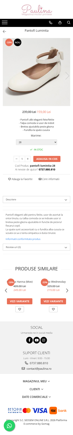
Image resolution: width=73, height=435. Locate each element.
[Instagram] (43, 340)
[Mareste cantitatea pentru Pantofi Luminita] (28, 159)
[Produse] (5, 23)
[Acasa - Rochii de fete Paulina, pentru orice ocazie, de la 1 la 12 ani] (36, 9)
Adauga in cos (46, 159)
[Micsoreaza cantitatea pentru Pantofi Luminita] (16, 159)
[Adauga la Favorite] (19, 309)
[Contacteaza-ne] (50, 22)
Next (67, 76)
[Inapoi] (3, 31)
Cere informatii (50, 179)
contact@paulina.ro (38, 368)
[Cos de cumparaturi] (60, 22)
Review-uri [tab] (13, 247)
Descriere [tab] (11, 199)
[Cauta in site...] (69, 22)
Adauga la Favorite (22, 179)
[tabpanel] (36, 72)
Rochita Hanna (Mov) (20, 281)
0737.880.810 (38, 363)
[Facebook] (29, 340)
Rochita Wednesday (53, 281)
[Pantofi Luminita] (36, 72)
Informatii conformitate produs (23, 239)
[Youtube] (36, 340)
